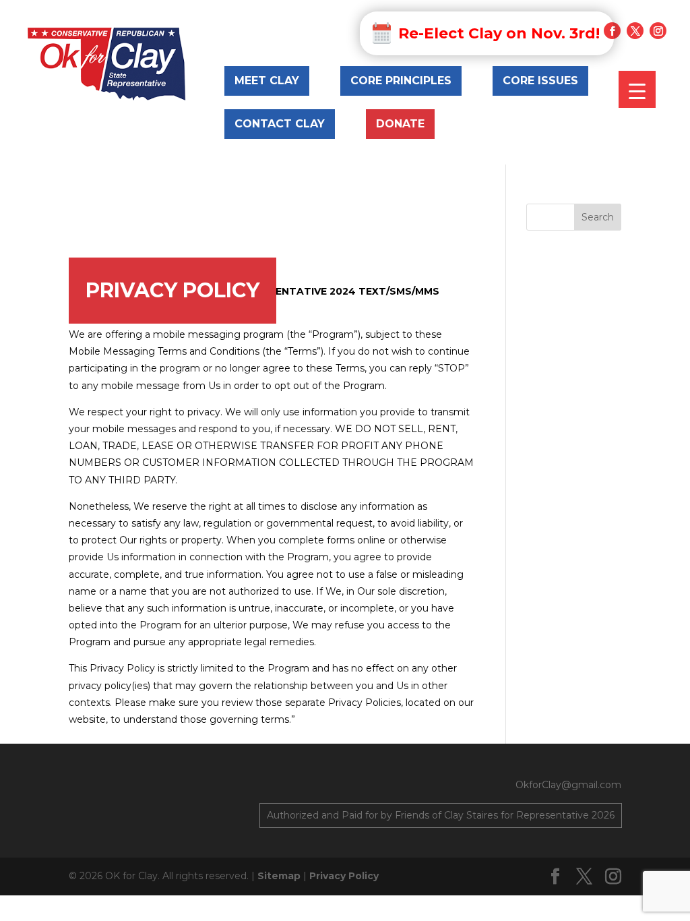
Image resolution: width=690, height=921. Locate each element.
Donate (400, 123)
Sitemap (279, 876)
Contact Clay (279, 123)
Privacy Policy (344, 876)
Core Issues (540, 80)
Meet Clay (266, 80)
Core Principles (400, 80)
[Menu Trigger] (637, 89)
